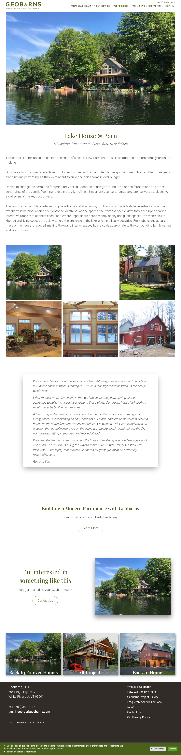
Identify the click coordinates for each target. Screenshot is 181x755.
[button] (173, 6)
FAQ (134, 6)
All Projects (121, 6)
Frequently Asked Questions (144, 702)
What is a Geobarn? (82, 6)
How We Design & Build (142, 692)
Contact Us (154, 6)
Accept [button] (173, 749)
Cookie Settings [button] (157, 749)
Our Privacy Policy (138, 717)
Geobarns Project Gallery (142, 697)
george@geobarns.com (33, 711)
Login (167, 6)
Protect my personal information (21, 751)
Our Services (103, 6)
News (142, 6)
